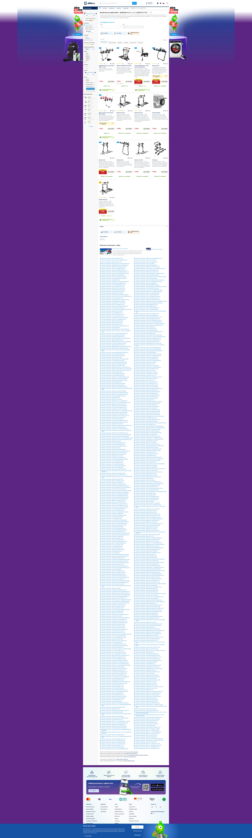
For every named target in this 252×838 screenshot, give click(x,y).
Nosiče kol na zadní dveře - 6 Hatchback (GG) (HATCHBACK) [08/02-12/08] (115, 559)
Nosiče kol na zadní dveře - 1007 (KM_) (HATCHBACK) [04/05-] (113, 268)
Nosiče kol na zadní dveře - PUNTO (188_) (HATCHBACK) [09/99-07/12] (148, 578)
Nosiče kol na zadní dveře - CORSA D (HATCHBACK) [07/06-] (146, 385)
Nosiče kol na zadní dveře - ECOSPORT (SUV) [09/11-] (111, 441)
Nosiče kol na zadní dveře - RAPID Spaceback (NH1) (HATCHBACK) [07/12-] (115, 655)
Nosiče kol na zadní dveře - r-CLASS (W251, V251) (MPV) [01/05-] (147, 658)
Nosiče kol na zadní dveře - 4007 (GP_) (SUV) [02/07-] (145, 370)
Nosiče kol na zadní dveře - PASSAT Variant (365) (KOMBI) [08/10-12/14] (148, 604)
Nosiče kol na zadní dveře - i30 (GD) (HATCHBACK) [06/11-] (146, 261)
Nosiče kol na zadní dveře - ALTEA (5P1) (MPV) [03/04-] (111, 357)
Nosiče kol (119, 8)
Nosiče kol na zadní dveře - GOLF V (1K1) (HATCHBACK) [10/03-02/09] (148, 281)
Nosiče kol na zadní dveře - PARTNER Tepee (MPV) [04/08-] (146, 684)
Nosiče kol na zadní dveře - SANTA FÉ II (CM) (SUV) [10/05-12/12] (147, 515)
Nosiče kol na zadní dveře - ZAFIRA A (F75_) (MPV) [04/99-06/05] (147, 718)
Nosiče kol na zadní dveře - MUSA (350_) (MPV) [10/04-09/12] (112, 583)
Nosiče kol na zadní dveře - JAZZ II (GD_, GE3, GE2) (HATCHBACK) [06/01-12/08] (150, 593)
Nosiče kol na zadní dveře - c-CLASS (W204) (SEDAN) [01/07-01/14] (114, 541)
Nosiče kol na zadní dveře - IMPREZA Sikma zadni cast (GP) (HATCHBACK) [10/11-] (116, 425)
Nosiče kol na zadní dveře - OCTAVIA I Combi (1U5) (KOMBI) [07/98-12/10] (115, 577)
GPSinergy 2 (155, 160)
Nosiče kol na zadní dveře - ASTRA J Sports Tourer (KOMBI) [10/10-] (114, 640)
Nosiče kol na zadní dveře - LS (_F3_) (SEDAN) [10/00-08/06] (112, 464)
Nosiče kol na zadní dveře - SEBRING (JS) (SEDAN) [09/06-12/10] (113, 500)
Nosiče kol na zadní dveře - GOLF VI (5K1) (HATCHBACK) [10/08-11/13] (148, 320)
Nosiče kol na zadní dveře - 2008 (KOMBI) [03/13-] (110, 397)
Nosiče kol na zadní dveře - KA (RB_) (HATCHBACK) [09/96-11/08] (147, 485)
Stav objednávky (104, 806)
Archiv (103, 239)
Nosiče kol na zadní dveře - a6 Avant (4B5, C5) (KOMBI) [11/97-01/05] (148, 353)
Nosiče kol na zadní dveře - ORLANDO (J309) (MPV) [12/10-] (146, 640)
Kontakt (116, 806)
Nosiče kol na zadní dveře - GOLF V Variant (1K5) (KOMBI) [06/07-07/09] (148, 289)
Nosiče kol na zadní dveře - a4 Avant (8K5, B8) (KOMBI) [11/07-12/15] (114, 689)
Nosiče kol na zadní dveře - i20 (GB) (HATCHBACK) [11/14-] (112, 699)
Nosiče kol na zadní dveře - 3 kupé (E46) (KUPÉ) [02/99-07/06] (112, 624)
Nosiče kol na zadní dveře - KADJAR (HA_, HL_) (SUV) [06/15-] (147, 365)
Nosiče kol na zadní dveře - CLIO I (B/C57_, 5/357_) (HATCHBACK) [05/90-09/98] (116, 634)
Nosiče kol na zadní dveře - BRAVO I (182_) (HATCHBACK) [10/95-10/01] (114, 661)
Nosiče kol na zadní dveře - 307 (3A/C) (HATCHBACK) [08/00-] (112, 747)
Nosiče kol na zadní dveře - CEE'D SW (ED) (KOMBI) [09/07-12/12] (113, 465)
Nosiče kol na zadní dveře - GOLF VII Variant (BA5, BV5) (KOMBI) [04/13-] (148, 350)
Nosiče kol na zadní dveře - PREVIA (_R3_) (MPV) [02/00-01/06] (147, 733)
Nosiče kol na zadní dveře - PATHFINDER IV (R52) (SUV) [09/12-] (147, 545)
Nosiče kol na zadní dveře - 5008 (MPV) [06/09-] (144, 478)
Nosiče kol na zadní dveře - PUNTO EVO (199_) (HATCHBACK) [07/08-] (148, 586)
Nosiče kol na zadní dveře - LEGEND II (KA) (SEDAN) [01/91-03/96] (147, 606)
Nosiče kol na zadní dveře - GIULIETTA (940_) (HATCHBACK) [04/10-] (114, 619)
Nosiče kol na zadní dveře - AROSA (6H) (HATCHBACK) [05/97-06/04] (114, 386)
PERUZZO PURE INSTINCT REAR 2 (124, 65)
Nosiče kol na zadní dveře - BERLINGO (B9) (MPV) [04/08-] (112, 320)
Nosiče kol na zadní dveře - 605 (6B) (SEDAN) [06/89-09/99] (146, 550)
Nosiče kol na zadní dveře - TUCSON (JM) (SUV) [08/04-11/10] (147, 598)
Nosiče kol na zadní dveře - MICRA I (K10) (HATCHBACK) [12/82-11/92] (148, 376)
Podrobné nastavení (137, 831)
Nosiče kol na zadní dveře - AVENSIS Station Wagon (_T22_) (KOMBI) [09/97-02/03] (116, 437)
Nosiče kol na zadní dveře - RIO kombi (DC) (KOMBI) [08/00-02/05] (147, 403)
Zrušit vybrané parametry (90, 91)
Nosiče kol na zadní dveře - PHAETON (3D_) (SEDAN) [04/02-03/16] (148, 632)
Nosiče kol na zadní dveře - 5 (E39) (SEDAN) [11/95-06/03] (146, 371)
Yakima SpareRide (156, 112)
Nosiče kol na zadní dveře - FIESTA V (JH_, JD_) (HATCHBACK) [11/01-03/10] (115, 721)
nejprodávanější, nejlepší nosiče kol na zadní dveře (139, 755)
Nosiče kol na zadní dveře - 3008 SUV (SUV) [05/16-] (111, 588)
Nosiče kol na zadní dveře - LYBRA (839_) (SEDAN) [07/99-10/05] (113, 572)
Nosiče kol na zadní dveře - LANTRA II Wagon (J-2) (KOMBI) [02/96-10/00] (149, 439)
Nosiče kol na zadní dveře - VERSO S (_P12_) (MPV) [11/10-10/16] (147, 743)
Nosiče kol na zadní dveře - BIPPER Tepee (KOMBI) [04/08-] (146, 588)
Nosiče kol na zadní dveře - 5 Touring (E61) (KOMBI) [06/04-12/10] (147, 419)
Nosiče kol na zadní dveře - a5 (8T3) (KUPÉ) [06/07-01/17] (112, 719)
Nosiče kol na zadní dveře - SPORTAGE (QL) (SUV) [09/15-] (146, 522)
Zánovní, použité (89, 40)
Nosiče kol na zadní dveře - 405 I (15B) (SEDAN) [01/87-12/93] (147, 396)
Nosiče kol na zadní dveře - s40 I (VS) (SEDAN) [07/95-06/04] (112, 688)
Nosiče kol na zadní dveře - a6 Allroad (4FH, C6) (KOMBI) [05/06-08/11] (148, 321)
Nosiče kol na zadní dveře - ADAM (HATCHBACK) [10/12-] (112, 258)
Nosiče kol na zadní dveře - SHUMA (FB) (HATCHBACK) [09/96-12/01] (148, 448)
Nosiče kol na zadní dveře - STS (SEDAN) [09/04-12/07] (111, 642)
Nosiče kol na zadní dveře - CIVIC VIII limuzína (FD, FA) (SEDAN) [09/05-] (148, 334)
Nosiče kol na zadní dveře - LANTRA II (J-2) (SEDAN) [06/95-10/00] (147, 429)
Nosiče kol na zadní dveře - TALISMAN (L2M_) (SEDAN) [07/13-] (147, 666)
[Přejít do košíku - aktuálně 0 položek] (167, 3)
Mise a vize (117, 816)
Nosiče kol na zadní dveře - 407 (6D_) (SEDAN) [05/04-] (145, 462)
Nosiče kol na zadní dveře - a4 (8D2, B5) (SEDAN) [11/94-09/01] (113, 606)
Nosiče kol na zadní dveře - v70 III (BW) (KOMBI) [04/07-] (145, 352)
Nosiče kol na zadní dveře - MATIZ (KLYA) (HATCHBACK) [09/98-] (113, 442)
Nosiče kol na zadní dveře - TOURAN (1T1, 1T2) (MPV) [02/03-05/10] (148, 693)
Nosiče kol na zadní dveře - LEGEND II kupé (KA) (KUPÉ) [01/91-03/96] (148, 609)
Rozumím (137, 827)
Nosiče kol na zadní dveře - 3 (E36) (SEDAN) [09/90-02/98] (112, 516)
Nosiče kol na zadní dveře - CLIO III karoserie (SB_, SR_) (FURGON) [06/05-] (115, 676)
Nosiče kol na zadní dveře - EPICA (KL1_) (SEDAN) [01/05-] (146, 434)
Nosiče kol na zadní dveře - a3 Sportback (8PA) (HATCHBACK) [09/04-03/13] (115, 580)
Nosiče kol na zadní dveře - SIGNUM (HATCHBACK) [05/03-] (146, 701)
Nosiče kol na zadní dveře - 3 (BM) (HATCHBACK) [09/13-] (112, 371)
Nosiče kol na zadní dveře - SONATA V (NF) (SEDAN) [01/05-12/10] (147, 552)
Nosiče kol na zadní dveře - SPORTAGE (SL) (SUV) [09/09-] (146, 528)
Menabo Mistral (155, 65)
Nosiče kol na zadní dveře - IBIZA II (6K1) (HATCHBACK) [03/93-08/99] (114, 495)
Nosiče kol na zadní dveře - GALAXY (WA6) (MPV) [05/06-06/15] (147, 406)
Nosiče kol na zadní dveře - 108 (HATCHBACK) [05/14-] (111, 381)
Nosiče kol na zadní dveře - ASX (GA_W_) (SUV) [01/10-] (145, 259)
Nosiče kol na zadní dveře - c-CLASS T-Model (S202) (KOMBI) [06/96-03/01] (115, 601)
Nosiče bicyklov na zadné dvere (122, 759)
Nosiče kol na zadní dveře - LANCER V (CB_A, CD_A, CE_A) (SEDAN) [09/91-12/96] (150, 276)
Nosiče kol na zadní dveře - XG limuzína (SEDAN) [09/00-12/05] (147, 618)
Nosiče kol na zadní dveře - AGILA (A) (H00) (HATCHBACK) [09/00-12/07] (115, 273)
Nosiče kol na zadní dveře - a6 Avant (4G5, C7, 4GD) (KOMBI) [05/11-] (148, 367)
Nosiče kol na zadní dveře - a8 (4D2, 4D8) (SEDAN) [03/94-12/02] (147, 412)
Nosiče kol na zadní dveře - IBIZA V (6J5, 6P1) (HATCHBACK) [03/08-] (114, 523)
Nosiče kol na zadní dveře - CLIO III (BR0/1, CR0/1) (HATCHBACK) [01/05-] (115, 663)
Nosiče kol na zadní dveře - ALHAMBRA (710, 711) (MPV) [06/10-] (113, 302)
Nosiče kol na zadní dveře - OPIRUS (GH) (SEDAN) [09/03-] (112, 693)
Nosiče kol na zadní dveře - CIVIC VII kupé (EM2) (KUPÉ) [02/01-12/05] (148, 316)
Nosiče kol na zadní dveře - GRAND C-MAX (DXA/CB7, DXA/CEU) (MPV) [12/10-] (150, 468)
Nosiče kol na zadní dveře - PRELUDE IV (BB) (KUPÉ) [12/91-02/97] (147, 679)
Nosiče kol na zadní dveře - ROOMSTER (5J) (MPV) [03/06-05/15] (113, 670)
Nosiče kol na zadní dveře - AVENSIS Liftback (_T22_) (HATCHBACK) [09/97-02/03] (116, 410)
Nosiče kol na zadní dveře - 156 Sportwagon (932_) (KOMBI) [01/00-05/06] (115, 299)
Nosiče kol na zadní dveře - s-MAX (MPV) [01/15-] (144, 652)
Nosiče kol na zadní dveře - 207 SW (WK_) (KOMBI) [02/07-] (112, 536)
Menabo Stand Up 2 (138, 112)
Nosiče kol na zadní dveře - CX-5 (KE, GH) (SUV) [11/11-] (145, 375)
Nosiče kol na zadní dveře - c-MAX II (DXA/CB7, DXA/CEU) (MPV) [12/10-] (115, 325)
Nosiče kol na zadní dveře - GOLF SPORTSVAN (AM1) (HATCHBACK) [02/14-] (149, 273)
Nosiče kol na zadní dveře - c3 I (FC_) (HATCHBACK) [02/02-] (112, 510)
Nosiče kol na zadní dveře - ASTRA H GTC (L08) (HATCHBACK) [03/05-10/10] (115, 567)
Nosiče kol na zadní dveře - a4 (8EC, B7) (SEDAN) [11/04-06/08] (113, 625)
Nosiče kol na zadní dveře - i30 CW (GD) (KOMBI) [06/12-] (146, 283)
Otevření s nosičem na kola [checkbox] (90, 82)
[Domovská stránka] (99, 8)
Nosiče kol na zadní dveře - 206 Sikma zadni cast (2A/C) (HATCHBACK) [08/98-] (116, 490)
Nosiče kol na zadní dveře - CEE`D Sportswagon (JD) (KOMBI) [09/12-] (114, 412)
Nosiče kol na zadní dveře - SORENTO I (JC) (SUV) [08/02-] (146, 465)
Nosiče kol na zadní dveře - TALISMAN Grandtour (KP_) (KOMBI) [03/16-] (148, 668)
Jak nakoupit (103, 811)
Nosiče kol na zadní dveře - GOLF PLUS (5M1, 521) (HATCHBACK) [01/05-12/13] (150, 268)
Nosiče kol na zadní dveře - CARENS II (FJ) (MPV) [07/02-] (112, 322)
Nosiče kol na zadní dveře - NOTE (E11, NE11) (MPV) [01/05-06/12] (147, 460)
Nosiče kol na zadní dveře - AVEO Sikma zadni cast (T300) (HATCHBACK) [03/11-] (116, 439)
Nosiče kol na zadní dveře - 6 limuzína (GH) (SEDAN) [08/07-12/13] (113, 598)
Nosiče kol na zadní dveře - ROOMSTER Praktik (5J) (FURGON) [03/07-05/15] (115, 681)
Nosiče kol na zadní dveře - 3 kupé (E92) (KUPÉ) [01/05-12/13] (112, 630)
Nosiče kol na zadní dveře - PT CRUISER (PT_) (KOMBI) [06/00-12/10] (114, 474)
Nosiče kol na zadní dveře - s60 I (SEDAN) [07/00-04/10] (111, 701)
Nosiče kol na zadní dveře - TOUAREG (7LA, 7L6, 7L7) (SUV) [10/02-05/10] (149, 686)
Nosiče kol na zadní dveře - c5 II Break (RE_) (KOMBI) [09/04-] (146, 315)
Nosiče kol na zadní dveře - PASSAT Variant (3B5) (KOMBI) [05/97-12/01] (148, 611)
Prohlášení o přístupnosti (91, 820)
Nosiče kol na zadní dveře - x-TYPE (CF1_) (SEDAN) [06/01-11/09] (113, 502)
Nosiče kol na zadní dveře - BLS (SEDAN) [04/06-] (110, 279)
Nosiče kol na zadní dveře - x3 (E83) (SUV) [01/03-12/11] (145, 670)
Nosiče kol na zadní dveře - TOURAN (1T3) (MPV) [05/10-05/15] (147, 694)
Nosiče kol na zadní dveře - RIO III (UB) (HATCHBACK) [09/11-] (146, 368)
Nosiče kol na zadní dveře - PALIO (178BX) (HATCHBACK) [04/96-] (147, 534)
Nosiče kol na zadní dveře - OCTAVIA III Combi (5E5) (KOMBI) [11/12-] (114, 620)
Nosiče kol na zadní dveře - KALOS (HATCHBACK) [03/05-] (146, 557)
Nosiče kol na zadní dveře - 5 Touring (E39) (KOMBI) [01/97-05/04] (147, 411)
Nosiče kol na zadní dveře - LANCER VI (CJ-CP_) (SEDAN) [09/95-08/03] (148, 291)
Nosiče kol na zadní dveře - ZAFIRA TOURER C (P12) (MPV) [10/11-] (147, 727)
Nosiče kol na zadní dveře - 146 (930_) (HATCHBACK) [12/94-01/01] (114, 270)
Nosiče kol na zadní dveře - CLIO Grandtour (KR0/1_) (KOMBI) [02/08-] (114, 629)
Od (84, 13)
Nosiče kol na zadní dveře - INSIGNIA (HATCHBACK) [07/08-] (146, 499)
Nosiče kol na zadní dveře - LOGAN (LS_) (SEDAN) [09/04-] (112, 482)
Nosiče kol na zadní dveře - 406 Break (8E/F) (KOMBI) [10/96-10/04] (148, 450)
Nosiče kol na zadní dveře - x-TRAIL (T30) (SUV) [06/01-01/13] (146, 720)
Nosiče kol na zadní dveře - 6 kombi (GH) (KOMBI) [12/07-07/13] (113, 574)
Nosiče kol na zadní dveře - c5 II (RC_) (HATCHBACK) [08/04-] (146, 309)
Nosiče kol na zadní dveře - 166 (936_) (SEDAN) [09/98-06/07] (112, 353)
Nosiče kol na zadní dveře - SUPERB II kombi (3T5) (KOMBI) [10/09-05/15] (115, 710)
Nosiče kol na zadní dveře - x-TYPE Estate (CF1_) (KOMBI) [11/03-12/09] (114, 506)
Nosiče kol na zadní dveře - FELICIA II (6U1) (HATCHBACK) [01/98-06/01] (114, 511)
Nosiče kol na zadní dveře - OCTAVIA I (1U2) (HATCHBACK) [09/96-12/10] (115, 562)
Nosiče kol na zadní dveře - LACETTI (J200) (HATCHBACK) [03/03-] (147, 565)
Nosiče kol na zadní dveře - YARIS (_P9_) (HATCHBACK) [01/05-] (147, 748)
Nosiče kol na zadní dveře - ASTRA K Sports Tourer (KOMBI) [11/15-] (114, 673)
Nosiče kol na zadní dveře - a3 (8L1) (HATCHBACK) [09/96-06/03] (113, 508)
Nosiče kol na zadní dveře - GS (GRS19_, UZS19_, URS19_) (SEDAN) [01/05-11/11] (116, 296)
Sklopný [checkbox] (87, 78)
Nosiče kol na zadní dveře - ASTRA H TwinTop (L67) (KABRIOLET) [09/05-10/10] (116, 599)
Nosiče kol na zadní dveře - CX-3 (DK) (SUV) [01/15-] (145, 363)
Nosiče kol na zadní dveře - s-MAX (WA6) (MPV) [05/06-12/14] (147, 653)
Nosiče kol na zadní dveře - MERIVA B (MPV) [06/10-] (145, 627)
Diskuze (164, 39)
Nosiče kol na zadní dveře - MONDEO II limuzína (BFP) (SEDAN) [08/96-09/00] (149, 544)
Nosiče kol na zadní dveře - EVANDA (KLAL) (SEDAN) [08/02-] (112, 275)
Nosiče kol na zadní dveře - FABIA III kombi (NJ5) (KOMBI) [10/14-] (113, 454)
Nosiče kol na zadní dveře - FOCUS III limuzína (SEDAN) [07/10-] (147, 341)
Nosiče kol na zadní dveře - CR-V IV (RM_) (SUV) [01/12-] (145, 452)
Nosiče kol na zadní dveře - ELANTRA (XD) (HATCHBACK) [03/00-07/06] (114, 392)
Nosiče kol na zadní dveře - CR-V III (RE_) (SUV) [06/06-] (145, 442)
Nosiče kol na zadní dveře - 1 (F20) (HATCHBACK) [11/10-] (112, 297)
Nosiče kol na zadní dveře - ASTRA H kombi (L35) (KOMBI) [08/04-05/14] (115, 582)
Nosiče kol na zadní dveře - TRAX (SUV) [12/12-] (144, 689)
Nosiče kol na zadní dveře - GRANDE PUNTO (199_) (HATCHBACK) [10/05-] (149, 483)
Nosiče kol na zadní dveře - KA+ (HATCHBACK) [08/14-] (145, 494)
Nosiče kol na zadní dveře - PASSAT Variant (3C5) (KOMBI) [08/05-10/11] (148, 623)
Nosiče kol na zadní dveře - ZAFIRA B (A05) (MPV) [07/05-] (146, 722)
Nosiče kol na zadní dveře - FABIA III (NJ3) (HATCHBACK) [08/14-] (113, 449)
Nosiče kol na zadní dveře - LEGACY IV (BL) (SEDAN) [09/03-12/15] (113, 524)
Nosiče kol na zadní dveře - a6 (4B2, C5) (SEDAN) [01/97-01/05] (147, 297)
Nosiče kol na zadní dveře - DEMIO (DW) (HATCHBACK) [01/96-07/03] (148, 432)
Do (96, 13)
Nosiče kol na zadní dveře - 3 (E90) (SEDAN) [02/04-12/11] (112, 538)
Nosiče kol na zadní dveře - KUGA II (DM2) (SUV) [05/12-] (146, 512)
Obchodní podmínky (90, 818)
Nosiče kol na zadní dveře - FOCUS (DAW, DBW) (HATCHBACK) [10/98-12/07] (149, 279)
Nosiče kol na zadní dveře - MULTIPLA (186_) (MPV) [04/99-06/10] (147, 525)
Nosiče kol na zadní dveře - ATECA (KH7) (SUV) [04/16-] (111, 399)
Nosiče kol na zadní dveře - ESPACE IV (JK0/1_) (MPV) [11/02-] (147, 271)
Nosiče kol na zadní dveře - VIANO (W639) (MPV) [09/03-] (146, 736)
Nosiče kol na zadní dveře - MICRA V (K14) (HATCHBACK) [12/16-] (147, 409)
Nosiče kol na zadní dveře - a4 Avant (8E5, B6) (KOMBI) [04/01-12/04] (114, 671)
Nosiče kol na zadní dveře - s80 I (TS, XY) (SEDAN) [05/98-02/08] (113, 743)
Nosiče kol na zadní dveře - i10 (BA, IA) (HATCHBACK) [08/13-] (113, 666)
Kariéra (116, 818)
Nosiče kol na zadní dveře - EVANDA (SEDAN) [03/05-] (145, 455)
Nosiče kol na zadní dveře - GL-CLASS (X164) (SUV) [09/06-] (146, 595)
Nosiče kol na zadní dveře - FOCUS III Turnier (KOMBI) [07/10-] (146, 357)
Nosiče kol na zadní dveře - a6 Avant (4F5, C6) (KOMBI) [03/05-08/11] (148, 360)
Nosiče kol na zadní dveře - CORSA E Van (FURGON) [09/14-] (146, 398)
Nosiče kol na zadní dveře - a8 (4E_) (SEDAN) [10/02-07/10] (146, 421)
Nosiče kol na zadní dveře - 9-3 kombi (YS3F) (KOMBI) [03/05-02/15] (114, 407)
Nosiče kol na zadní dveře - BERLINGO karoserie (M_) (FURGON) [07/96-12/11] (116, 367)
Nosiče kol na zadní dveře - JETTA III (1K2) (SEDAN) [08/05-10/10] (147, 435)
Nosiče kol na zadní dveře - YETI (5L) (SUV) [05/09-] (145, 263)
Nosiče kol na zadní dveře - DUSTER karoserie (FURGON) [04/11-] (113, 457)
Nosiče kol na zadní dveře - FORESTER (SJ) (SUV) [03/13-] (112, 311)
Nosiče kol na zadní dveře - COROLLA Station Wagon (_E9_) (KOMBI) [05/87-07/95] (150, 491)
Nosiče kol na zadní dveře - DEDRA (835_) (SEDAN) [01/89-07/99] (113, 404)
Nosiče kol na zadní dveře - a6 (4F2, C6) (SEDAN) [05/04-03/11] (147, 307)
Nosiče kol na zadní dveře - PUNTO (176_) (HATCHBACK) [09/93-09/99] (148, 573)
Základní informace (119, 811)
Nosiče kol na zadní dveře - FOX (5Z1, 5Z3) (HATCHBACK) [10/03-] (113, 635)
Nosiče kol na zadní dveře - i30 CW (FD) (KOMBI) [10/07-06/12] (147, 275)
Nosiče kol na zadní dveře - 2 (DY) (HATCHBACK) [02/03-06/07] (113, 334)
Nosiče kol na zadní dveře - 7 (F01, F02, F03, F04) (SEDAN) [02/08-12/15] (148, 523)
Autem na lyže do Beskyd (157, 249)
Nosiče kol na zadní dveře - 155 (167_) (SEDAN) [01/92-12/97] (112, 286)
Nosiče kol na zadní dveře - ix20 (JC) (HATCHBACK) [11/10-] (146, 381)
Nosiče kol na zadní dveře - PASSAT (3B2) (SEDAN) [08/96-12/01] (147, 572)
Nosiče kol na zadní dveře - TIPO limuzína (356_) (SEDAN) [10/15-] (147, 676)
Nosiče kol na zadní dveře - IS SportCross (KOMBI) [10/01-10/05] (113, 395)
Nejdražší (126, 42)
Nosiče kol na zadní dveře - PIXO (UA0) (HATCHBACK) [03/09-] (147, 590)
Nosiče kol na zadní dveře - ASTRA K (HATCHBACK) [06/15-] (112, 647)
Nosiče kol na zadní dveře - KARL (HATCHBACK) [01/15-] (146, 603)
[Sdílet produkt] (151, 12)
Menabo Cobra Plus (138, 160)
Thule (87, 53)
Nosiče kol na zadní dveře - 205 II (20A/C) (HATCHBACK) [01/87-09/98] (114, 459)
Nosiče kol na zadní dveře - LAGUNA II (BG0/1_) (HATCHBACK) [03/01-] (148, 437)
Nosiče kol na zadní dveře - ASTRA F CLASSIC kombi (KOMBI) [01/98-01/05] (115, 450)
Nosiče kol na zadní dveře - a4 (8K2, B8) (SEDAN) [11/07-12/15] (113, 632)
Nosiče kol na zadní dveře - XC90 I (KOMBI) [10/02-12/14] (146, 417)
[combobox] (115, 3)
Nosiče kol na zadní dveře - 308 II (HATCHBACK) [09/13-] (145, 306)
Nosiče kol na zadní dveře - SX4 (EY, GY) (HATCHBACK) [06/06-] (147, 498)
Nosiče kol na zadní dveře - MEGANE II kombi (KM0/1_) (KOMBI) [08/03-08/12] (150, 601)
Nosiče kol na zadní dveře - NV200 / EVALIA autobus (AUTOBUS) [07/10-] (149, 488)
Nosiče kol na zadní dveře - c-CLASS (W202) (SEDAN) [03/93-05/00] (114, 520)
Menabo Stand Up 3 (121, 112)
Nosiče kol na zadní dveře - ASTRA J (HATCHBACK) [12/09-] (112, 607)
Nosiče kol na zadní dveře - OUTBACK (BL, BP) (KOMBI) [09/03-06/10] (114, 668)
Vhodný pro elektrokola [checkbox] (90, 86)
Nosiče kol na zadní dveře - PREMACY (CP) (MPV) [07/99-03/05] (147, 520)
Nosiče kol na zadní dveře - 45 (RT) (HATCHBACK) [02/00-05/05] (113, 383)
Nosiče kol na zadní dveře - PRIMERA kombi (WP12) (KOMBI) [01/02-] (148, 633)
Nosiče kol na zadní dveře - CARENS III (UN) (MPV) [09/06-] (112, 339)
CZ (153, 813)
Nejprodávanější (112, 42)
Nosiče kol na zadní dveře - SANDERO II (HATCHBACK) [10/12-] (113, 557)
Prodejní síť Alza (89, 813)
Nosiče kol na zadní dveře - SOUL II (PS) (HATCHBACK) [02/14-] (147, 496)
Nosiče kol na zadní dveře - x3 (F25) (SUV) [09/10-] (144, 673)
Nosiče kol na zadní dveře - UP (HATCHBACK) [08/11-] (145, 725)
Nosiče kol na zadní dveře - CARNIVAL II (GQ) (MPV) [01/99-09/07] (113, 390)
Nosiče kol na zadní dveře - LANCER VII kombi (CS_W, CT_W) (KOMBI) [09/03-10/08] (151, 301)
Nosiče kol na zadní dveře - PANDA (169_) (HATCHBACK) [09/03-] (147, 539)
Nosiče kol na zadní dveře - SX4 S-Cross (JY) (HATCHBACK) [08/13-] (148, 504)
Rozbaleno (88, 38)
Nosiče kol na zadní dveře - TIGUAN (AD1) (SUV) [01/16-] (146, 683)
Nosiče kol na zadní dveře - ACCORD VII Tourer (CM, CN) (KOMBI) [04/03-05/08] (116, 434)
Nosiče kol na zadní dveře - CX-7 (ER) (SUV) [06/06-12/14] (146, 404)
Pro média (117, 820)
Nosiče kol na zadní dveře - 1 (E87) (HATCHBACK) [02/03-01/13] (113, 289)
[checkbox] (90, 18)
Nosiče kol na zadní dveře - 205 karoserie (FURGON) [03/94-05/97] (113, 468)
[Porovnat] (114, 63)
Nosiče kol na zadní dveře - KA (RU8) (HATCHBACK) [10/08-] (146, 486)
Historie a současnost (119, 813)
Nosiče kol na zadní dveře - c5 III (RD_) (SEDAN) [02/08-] (145, 328)
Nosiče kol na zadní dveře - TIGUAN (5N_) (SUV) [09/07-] (146, 681)
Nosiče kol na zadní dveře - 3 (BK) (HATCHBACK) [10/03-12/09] (113, 355)
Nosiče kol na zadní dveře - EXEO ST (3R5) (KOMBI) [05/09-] (112, 467)
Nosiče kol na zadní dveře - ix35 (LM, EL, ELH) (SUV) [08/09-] (146, 386)
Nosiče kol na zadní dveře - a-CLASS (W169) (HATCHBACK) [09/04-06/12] (115, 436)
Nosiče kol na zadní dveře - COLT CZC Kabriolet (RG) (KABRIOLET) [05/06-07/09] (116, 309)
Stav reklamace (104, 809)
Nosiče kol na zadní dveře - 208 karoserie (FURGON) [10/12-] (112, 564)
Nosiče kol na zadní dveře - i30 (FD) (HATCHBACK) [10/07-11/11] (113, 738)
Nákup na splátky (89, 816)
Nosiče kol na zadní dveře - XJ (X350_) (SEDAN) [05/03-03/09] (113, 444)
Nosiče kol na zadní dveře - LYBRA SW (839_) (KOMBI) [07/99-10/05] (114, 575)
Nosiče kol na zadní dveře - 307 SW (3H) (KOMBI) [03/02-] (146, 278)
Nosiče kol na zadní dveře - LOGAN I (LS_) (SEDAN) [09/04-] (146, 470)
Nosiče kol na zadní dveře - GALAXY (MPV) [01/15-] (145, 399)
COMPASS (88, 58)
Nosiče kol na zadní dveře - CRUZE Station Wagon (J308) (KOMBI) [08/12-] (149, 426)
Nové (86, 37)
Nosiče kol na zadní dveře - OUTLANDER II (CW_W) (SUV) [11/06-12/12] (148, 401)
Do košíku (112, 81)
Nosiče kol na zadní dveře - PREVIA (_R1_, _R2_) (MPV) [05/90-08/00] (148, 732)
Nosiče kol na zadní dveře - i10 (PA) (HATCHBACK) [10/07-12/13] (113, 678)
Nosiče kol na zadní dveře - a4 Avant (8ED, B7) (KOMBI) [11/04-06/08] (114, 683)
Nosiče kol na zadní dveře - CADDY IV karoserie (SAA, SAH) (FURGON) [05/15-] (116, 487)
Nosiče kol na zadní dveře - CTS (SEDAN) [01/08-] (110, 327)
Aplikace (116, 823)
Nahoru (102, 226)
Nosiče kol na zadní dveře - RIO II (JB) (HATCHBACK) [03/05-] (146, 358)
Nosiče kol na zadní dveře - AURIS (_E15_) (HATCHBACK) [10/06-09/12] (114, 306)
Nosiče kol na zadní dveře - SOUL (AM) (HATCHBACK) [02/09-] (147, 489)
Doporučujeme (104, 42)
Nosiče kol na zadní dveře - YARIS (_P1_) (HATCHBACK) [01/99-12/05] (148, 745)
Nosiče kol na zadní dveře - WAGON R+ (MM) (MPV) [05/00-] (146, 591)
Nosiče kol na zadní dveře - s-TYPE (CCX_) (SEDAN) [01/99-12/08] (113, 343)
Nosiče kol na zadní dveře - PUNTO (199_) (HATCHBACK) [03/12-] (147, 581)
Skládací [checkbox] (87, 80)
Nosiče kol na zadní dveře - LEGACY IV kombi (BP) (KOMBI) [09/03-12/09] (115, 534)
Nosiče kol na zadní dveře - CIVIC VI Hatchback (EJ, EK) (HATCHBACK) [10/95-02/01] (151, 286)
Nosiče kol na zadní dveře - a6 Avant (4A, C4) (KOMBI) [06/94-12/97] (148, 338)
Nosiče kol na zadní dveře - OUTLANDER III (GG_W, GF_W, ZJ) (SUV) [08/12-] (149, 416)
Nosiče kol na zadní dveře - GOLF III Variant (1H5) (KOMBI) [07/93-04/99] (114, 717)
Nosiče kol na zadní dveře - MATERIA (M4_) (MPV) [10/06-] (112, 612)
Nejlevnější (120, 42)
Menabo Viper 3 (120, 160)
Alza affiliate (131, 813)
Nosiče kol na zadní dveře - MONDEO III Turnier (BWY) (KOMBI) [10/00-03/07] (149, 562)
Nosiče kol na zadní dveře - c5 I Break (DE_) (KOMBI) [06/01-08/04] (147, 299)
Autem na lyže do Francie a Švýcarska (120, 248)
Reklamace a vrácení (90, 811)
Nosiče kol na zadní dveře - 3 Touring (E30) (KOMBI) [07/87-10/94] (113, 637)
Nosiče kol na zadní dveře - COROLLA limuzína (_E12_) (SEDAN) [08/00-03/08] (150, 463)
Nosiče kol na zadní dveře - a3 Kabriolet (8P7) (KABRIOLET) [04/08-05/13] (115, 554)
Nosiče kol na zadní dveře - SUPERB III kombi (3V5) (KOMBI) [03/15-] (114, 726)
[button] (160, 76)
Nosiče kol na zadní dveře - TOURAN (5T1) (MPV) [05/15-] (146, 697)
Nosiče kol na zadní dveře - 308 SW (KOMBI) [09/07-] (145, 326)
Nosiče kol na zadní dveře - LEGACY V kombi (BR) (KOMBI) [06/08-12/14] (115, 556)
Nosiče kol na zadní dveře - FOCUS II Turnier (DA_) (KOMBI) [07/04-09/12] (149, 325)
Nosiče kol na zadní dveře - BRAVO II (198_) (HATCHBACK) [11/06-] (113, 675)
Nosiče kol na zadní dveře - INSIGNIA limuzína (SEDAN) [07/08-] (147, 530)
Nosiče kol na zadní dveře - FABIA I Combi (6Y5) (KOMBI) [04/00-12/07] (114, 394)
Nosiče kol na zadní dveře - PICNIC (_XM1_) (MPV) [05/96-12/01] (147, 730)
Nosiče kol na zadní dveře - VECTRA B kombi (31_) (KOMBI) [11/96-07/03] (149, 704)
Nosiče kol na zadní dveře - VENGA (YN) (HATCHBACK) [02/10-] (147, 563)
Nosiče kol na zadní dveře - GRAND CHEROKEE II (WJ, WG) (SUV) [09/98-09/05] (116, 341)
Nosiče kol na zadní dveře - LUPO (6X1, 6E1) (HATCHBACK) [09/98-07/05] (149, 518)
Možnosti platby (89, 809)
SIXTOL (87, 60)
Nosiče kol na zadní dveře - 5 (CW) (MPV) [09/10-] (110, 552)
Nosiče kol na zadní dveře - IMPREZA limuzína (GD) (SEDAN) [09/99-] (114, 405)
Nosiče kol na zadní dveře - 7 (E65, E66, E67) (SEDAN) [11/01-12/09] (148, 517)
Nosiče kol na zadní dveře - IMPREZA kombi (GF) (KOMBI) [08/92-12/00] (114, 348)
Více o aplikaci (93, 790)
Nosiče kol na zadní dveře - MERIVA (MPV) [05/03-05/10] (146, 622)
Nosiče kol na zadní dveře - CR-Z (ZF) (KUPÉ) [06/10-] (145, 480)
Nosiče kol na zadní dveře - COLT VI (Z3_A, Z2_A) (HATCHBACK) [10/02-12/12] (116, 402)
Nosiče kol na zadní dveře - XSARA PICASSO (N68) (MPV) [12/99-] (147, 655)
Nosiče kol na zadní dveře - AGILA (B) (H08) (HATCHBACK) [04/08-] (113, 278)
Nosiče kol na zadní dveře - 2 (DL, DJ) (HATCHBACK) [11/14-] (112, 315)
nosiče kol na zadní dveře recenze (129, 756)
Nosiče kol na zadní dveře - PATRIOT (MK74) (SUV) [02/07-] (112, 455)
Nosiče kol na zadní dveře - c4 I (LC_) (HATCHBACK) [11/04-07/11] (113, 653)
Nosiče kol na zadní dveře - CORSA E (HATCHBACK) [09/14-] (146, 393)
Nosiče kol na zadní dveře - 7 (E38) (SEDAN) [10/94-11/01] (146, 510)
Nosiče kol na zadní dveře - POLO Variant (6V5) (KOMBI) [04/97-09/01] (148, 660)
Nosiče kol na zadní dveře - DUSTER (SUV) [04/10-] (110, 447)
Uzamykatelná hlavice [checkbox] (90, 84)
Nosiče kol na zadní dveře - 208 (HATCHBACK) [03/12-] (111, 551)
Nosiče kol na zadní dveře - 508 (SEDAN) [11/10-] (144, 536)
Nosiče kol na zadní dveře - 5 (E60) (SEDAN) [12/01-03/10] (146, 378)
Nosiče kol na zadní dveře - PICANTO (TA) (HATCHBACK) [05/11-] (113, 742)
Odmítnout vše (137, 835)
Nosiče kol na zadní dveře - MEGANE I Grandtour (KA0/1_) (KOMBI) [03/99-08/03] (150, 583)
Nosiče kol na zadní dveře (113, 17)
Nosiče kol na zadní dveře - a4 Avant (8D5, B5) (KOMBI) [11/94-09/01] (114, 660)
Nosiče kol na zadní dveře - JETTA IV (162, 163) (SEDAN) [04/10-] (147, 444)
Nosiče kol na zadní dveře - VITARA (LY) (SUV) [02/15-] (145, 554)
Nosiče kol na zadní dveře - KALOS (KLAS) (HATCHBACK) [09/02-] (113, 283)
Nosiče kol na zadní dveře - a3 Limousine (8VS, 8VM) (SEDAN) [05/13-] (114, 565)
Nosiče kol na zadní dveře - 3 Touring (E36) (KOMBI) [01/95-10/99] (113, 643)
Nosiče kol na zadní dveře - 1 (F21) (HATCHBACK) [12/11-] (112, 312)
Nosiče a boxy (112, 8)
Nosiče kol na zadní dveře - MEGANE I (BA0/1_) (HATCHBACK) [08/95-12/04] (149, 567)
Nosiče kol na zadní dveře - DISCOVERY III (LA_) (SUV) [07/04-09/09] (114, 452)
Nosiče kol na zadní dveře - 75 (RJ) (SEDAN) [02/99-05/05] (112, 418)
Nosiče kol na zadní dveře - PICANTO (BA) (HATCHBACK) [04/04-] (113, 724)
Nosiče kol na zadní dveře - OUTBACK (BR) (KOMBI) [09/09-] (112, 679)
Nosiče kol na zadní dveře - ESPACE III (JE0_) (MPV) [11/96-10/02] (147, 266)
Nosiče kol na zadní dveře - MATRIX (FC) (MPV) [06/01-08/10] (146, 447)
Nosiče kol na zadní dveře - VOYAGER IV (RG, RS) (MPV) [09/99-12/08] (114, 622)
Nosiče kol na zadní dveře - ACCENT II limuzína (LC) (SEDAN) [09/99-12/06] (115, 263)
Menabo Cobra (102, 160)
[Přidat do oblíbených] (110, 63)
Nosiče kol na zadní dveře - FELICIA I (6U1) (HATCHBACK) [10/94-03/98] (114, 493)
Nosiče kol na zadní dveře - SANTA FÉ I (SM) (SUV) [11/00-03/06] (147, 503)
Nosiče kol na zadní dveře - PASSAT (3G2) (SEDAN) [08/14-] (146, 585)
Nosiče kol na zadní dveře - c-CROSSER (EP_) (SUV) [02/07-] (146, 373)
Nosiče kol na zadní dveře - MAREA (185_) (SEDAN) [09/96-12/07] (147, 513)
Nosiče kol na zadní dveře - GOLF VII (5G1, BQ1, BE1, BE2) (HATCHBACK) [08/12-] (150, 336)
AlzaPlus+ (131, 811)
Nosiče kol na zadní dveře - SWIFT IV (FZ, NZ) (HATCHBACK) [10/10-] (148, 481)
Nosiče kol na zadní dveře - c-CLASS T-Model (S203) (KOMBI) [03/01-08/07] (115, 609)
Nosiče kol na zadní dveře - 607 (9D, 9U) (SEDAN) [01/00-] (146, 555)
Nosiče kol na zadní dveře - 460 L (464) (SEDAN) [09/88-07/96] (113, 373)
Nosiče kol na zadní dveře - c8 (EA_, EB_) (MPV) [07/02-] (145, 362)
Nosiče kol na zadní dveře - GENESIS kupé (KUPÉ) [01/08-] (112, 479)
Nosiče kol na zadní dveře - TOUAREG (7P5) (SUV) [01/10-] (146, 688)
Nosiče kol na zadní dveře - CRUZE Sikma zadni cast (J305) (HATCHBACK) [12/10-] (150, 422)
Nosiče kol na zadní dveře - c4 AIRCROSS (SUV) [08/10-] (111, 616)
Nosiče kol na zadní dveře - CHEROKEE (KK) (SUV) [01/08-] (112, 423)
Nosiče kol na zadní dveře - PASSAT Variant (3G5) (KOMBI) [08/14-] (147, 628)
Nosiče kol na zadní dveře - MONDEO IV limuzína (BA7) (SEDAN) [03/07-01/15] (150, 570)
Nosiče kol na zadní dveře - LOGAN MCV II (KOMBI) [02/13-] (112, 513)
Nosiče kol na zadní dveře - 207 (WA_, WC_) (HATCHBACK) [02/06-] (113, 515)
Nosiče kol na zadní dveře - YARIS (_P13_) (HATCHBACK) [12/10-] (147, 746)
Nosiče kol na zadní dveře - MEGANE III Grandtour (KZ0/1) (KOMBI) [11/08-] (149, 608)
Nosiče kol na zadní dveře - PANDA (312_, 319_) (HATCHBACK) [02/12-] (148, 542)
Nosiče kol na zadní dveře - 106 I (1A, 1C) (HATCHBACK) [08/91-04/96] (114, 333)
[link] (90, 126)
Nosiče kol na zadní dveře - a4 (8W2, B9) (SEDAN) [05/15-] (112, 638)
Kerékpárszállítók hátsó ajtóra (129, 760)
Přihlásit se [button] (150, 3)
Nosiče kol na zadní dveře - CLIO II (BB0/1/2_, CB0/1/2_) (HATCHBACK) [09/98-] (116, 648)
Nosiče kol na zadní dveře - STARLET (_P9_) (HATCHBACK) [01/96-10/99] (149, 738)
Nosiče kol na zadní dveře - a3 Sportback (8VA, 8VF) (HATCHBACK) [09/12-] (115, 591)
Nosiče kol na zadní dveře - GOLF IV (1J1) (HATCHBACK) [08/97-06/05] (114, 722)
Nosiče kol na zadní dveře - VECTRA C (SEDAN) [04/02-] (145, 708)
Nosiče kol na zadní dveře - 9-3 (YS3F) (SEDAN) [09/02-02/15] (112, 375)
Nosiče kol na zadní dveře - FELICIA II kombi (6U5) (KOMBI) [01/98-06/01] (115, 521)
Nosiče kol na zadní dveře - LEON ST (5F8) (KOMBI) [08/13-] (112, 611)
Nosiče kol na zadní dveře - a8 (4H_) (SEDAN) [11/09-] (145, 424)
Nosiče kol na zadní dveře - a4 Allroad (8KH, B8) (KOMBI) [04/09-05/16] (114, 645)
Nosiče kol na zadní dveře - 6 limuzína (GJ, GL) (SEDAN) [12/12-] (113, 604)
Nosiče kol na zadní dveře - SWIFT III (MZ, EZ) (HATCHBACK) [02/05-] (148, 476)
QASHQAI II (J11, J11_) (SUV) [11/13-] (138, 8)
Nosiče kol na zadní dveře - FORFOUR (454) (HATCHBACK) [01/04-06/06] (114, 294)
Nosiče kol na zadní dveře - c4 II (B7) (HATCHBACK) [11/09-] (112, 684)
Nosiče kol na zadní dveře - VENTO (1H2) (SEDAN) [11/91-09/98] (147, 728)
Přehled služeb (89, 823)
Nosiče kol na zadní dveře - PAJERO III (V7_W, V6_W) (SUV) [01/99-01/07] (149, 471)
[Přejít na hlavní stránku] (89, 3)
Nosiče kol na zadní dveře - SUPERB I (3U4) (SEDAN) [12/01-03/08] (113, 696)
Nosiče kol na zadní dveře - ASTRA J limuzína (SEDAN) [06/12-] (113, 627)
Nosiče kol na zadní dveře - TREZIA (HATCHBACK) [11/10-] (112, 745)
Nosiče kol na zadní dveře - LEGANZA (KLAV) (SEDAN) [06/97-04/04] (114, 380)
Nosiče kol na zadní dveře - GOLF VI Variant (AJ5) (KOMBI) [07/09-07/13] (148, 331)
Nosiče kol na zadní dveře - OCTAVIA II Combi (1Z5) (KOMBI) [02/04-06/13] (115, 602)
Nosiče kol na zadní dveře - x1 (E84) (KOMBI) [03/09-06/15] (146, 661)
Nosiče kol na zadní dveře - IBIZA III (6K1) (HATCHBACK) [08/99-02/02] (114, 498)
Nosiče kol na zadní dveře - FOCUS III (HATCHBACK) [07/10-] (146, 330)
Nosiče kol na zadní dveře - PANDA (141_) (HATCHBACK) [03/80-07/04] (148, 537)
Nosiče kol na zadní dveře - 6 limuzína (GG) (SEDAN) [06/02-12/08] (113, 589)
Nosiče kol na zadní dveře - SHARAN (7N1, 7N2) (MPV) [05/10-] (147, 675)
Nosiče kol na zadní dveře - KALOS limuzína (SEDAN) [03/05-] (146, 560)
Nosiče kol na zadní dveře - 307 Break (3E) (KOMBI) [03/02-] (146, 265)
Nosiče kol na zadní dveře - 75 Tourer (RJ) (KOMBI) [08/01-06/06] (113, 427)
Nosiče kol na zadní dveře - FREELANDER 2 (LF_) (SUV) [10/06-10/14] (114, 503)
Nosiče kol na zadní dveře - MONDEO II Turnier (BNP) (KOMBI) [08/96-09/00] (149, 547)
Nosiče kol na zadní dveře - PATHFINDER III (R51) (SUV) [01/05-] (147, 541)
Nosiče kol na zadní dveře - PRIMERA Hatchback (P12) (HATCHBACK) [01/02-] (149, 630)
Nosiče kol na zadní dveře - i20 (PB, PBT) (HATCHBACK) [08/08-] (113, 707)
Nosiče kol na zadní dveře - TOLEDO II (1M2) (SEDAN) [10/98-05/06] (114, 727)
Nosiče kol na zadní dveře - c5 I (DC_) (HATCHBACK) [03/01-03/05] (147, 296)
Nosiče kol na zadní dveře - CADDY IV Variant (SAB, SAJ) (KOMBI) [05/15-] (115, 492)
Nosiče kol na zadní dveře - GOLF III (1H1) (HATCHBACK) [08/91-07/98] (114, 691)
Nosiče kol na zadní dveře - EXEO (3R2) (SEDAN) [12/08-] (112, 462)
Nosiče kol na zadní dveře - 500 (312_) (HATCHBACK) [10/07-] (112, 539)
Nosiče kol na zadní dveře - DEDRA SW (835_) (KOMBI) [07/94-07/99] (114, 413)
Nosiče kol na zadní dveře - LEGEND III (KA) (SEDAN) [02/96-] (146, 614)
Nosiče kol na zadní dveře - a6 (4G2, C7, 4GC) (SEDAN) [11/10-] (147, 313)
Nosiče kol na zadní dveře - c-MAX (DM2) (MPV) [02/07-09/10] (113, 307)
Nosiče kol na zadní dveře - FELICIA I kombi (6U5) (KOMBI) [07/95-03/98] (114, 497)
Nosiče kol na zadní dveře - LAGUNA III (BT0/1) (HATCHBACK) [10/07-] (148, 457)
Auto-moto (105, 8)
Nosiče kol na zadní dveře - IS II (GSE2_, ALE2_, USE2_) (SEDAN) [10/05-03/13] (116, 370)
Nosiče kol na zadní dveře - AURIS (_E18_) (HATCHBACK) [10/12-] (113, 319)
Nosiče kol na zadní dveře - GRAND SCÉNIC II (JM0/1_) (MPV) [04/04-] (148, 343)
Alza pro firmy (132, 806)
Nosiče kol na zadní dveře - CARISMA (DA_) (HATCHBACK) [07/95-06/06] (115, 281)
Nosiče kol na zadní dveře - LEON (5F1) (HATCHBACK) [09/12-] (113, 570)
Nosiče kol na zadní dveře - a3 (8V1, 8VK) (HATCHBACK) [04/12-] (113, 528)
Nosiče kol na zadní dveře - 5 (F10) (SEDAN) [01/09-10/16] (146, 383)
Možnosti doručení (90, 806)
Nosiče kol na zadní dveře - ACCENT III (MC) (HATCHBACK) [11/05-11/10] (115, 271)
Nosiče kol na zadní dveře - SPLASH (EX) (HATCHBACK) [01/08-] (147, 430)
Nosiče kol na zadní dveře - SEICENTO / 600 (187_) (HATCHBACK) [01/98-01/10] (150, 650)
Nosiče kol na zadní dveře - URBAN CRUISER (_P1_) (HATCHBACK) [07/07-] (149, 740)
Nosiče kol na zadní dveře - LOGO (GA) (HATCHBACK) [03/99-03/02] (148, 625)
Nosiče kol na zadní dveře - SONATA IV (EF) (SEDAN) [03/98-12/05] (147, 549)
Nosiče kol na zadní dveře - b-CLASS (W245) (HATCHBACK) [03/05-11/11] (115, 485)
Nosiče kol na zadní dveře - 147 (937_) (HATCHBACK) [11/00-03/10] (114, 276)
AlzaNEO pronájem (133, 809)
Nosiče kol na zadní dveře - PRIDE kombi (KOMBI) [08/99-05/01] (147, 284)
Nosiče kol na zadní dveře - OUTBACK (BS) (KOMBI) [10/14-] (112, 686)
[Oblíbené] (160, 3)
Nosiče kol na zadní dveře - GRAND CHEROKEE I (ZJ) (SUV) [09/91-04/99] (115, 329)
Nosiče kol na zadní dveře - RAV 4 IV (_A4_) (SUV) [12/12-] (146, 735)
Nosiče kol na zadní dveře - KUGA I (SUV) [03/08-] (144, 501)
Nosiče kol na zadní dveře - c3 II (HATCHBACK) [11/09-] (111, 518)
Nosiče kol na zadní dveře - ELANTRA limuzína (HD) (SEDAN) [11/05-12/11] (115, 415)
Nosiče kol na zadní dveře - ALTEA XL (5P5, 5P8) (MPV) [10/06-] (113, 365)
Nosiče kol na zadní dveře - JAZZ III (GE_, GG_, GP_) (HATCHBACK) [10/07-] (149, 596)
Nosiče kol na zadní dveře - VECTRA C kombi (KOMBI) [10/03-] (147, 710)
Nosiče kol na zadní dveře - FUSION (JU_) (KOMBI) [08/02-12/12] (147, 394)
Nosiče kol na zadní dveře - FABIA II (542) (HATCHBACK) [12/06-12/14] (114, 422)
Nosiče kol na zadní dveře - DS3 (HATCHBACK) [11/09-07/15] (146, 453)
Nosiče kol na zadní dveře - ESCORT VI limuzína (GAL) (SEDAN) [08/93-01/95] (115, 594)
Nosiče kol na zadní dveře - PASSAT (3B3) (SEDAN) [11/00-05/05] (147, 577)
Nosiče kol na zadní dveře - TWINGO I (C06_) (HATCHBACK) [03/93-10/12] (149, 691)
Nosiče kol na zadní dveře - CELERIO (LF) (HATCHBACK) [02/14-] (113, 531)
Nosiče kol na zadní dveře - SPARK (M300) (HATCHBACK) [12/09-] (147, 671)
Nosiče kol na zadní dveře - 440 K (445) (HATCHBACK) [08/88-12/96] (114, 362)
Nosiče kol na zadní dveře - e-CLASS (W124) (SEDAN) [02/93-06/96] (148, 339)
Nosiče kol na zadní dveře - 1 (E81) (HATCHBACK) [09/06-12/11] (113, 284)
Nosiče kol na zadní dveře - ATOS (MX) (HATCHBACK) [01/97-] (113, 336)
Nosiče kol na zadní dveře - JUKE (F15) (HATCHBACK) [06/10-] (147, 270)
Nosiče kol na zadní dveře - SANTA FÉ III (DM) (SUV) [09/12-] (146, 526)
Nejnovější (140, 42)
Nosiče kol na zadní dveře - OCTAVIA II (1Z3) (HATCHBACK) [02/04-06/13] (115, 596)
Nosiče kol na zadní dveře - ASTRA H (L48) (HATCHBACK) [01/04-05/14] (114, 561)
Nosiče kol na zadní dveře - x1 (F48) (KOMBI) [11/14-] (145, 663)
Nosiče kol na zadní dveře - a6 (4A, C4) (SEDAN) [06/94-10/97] (147, 294)
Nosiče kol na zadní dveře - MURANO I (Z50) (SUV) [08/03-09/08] (147, 414)
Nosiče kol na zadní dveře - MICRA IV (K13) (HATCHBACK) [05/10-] (147, 391)
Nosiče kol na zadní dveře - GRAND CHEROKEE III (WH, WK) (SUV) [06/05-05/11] (116, 346)
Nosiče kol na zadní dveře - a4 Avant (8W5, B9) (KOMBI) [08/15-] (113, 697)
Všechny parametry (90, 88)
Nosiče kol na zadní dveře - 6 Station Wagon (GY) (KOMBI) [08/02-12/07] (114, 614)
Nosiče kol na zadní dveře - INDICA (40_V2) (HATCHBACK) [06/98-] (113, 266)
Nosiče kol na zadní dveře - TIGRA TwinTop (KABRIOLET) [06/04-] (147, 702)
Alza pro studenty (132, 816)
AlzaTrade (131, 818)
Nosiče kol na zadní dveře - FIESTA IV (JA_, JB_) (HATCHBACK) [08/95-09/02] (115, 665)
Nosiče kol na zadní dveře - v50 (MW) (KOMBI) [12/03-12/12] (146, 304)
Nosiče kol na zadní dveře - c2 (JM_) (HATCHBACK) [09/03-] (112, 460)
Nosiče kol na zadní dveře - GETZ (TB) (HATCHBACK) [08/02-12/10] (113, 488)
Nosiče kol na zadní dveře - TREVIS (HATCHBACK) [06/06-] (112, 712)
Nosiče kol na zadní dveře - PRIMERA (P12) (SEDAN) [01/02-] (146, 613)
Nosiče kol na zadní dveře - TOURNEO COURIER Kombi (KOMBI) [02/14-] (148, 717)
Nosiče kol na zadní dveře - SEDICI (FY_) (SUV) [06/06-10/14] (146, 648)
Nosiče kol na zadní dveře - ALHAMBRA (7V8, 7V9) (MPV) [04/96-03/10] (114, 317)
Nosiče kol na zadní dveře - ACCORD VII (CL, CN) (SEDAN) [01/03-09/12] (114, 428)
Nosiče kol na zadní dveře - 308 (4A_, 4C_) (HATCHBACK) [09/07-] (147, 293)
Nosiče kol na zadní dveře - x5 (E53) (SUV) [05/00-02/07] (145, 678)
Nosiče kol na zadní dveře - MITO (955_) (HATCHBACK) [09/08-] (113, 740)
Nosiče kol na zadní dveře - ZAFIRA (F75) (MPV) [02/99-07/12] (147, 699)
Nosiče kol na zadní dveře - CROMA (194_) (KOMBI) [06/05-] (112, 716)
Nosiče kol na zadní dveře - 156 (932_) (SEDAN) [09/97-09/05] (112, 291)
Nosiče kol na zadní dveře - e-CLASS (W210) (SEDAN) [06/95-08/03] (148, 349)
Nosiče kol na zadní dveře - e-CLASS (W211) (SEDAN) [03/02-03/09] (148, 355)
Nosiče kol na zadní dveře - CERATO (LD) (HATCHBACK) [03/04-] (113, 473)
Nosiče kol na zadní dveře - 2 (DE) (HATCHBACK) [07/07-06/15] (113, 301)
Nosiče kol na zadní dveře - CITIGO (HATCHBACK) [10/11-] (112, 324)
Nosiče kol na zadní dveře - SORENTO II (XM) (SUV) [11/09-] (146, 475)
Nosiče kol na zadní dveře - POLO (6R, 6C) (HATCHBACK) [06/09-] (147, 638)
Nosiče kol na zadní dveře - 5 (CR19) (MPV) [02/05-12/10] (112, 547)
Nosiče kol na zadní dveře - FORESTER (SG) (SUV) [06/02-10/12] (113, 288)
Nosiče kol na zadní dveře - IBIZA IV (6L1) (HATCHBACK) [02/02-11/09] (114, 505)
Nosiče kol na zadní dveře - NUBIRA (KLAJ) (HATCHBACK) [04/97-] (113, 484)
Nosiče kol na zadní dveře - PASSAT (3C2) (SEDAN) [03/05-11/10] (147, 580)
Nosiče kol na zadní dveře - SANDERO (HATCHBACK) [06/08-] (112, 549)
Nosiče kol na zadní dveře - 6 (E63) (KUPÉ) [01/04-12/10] (145, 473)
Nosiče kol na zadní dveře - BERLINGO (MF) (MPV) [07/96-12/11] (113, 344)
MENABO (87, 56)
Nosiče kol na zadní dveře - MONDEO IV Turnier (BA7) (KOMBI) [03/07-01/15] (149, 575)
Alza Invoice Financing (134, 820)
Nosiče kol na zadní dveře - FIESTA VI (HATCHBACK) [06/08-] (112, 734)
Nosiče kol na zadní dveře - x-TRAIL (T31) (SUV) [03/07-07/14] (146, 723)
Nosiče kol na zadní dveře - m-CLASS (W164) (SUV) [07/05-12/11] (147, 647)
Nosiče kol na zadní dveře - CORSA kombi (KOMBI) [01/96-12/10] (147, 318)
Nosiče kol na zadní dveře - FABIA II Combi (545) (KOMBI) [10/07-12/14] (114, 432)
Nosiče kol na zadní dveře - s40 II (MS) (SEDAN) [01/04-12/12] (112, 694)
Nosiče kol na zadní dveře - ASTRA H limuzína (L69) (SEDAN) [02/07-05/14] (115, 593)
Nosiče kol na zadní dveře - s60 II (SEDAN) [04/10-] (110, 708)
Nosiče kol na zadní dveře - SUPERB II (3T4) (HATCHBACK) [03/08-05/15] (114, 702)
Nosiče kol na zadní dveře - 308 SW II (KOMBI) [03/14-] (145, 333)
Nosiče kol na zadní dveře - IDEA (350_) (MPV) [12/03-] (145, 493)
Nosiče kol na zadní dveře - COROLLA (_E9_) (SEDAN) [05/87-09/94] (148, 347)
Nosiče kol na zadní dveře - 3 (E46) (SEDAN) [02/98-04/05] (112, 526)
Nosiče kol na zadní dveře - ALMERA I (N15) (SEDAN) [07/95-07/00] (114, 363)
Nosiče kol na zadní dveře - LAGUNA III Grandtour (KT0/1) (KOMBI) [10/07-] (149, 458)
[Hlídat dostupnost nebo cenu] (112, 63)
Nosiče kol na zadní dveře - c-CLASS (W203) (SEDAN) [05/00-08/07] (114, 529)
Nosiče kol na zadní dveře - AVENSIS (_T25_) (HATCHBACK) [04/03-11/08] (115, 376)
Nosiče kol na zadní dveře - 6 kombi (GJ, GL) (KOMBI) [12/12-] (112, 579)
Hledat (134, 3)
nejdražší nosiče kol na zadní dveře (130, 753)
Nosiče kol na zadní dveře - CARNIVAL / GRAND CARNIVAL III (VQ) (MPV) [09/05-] (116, 368)
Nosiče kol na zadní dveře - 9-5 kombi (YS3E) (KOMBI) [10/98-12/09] (114, 446)
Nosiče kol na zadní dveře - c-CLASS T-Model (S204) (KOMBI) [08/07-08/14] (115, 617)
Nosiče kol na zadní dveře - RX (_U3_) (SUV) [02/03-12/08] (112, 544)
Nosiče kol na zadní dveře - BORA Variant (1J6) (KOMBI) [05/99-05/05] (114, 420)
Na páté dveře (125, 8)
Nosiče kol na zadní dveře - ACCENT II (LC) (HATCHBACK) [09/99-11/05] (148, 258)
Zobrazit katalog (87, 8)
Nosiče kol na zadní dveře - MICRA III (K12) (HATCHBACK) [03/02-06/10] (148, 388)
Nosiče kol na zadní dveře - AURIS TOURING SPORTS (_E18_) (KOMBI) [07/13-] (115, 338)
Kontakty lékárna (118, 809)
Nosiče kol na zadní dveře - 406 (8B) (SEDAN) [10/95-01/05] (146, 440)
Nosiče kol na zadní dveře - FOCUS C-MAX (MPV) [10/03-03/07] (147, 288)
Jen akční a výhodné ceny (90, 18)
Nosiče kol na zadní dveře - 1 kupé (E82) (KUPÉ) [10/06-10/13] (112, 360)
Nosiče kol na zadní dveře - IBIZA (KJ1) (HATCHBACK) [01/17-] (113, 480)
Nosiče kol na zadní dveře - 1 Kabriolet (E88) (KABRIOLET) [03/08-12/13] (114, 352)
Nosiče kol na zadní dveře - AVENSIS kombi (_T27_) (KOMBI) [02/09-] (114, 400)
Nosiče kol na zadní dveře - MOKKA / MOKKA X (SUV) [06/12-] (147, 635)
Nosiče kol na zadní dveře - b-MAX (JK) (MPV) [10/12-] (111, 261)
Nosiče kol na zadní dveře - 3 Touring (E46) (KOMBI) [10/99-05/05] (113, 652)
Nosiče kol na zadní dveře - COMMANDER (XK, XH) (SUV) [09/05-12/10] (114, 265)
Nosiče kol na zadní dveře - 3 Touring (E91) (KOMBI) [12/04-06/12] (113, 658)
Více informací (88, 835)
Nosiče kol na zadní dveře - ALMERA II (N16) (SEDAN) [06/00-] (113, 385)
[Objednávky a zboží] (157, 3)
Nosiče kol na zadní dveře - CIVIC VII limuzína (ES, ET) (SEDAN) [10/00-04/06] (149, 323)
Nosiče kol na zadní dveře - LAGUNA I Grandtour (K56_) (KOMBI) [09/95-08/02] (150, 427)
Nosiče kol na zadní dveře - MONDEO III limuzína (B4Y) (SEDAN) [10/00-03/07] (149, 559)
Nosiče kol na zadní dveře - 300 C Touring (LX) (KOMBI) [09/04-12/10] (114, 259)
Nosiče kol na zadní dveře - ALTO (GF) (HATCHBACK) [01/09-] (112, 304)
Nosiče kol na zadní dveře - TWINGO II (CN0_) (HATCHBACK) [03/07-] (148, 696)
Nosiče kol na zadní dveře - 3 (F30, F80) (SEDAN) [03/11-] (112, 546)
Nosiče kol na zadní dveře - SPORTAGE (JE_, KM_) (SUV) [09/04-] (147, 508)
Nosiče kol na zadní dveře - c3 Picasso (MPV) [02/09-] (111, 569)
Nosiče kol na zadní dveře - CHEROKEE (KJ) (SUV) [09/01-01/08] (113, 417)
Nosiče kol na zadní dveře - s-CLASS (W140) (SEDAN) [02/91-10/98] (148, 665)
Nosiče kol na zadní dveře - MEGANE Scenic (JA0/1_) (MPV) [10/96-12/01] (149, 637)
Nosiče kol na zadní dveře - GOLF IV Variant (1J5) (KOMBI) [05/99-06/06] (114, 748)
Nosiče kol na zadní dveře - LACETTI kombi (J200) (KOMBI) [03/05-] (148, 568)
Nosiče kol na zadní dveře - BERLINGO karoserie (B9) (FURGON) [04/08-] (114, 358)
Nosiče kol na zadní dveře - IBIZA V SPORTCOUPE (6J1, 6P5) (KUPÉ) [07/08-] (115, 533)
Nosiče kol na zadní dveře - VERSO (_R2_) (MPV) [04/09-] (146, 741)
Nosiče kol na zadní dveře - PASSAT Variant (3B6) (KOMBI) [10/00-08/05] (148, 616)
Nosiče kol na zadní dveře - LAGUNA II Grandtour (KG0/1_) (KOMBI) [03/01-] (149, 445)
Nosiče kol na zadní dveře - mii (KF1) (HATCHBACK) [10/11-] (112, 650)
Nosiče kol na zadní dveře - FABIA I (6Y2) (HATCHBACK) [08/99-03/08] (114, 378)
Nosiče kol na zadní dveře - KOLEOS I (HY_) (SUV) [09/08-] (146, 408)
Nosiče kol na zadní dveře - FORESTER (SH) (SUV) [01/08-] (112, 293)
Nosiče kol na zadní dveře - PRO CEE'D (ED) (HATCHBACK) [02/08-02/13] (148, 302)
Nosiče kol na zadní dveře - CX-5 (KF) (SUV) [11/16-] (145, 380)
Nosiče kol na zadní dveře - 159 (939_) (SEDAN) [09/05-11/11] (112, 314)
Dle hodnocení (133, 42)
